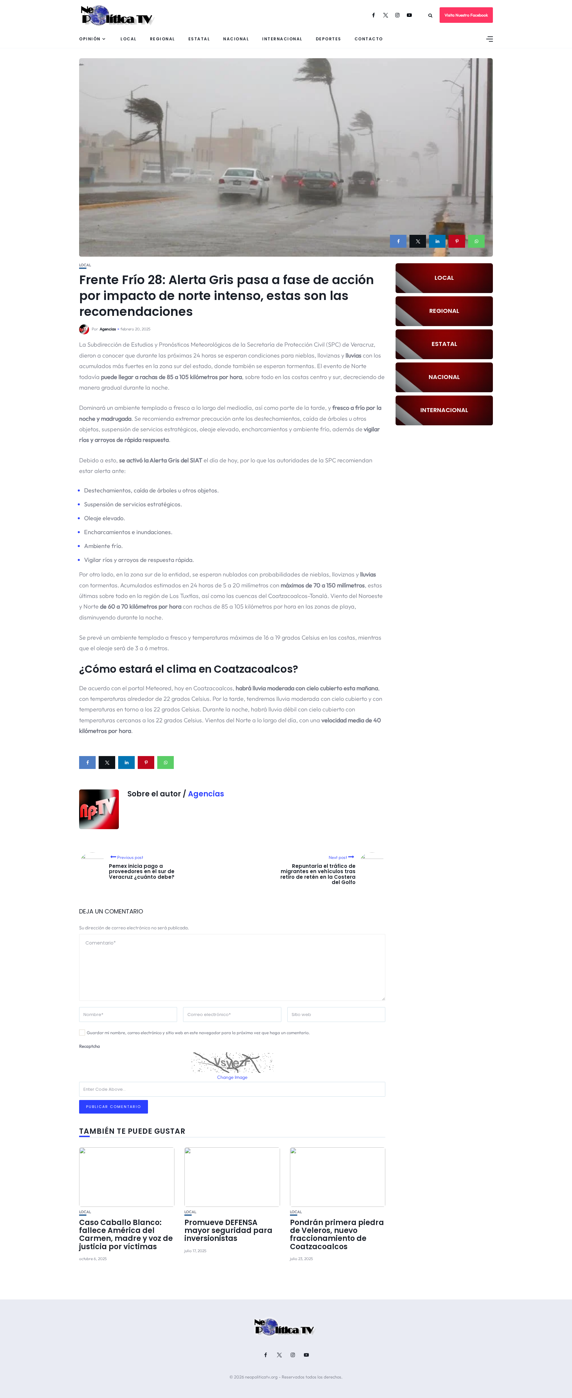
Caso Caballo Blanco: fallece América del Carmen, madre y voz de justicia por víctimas (126, 1234)
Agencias (108, 328)
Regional (162, 39)
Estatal (199, 39)
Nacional (236, 39)
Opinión (90, 39)
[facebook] (398, 241)
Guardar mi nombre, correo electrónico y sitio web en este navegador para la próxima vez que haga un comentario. (198, 1032)
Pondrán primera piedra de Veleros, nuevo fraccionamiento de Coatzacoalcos (337, 1234)
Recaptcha (89, 1046)
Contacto (369, 39)
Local (128, 39)
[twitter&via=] (417, 241)
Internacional (282, 39)
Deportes (328, 39)
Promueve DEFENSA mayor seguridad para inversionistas (228, 1230)
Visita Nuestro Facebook (466, 15)
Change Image (232, 1077)
